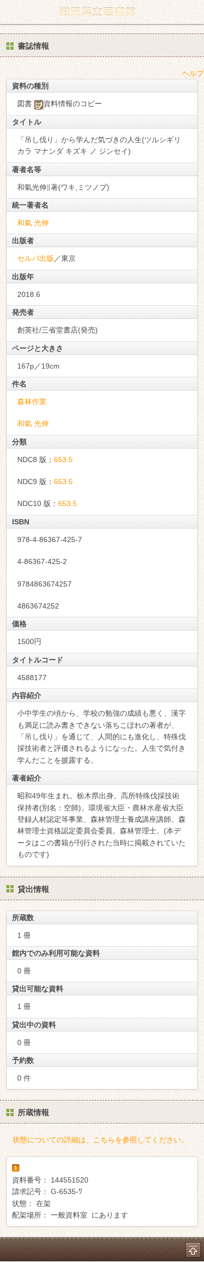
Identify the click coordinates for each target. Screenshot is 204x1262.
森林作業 (32, 401)
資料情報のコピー (72, 103)
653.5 (63, 459)
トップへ (193, 1250)
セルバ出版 (35, 258)
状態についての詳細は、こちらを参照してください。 (100, 1139)
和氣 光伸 (33, 223)
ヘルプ (193, 73)
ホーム (11, 12)
